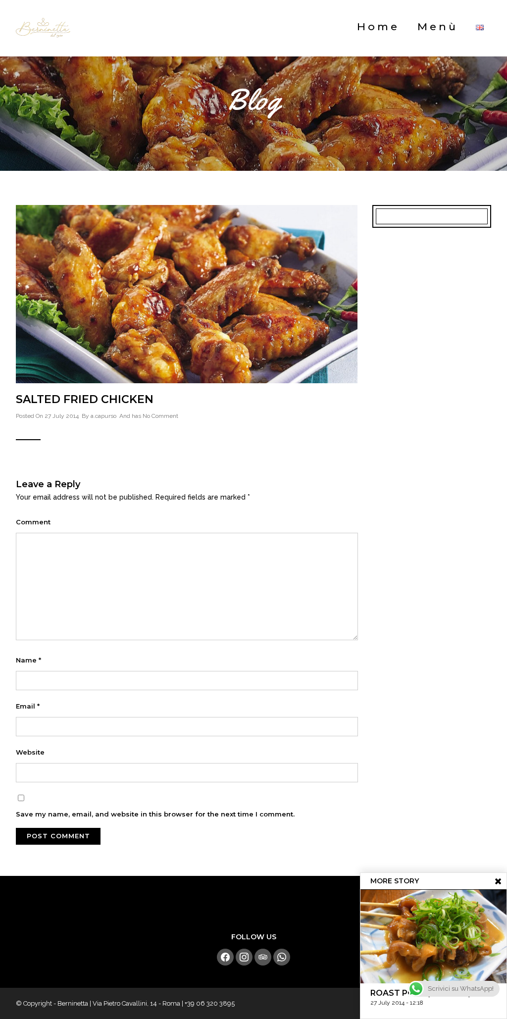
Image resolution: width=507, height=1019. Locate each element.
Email (28, 706)
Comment (33, 522)
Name (28, 660)
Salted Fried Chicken (84, 399)
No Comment (160, 415)
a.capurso (103, 415)
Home (378, 26)
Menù (437, 26)
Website (30, 752)
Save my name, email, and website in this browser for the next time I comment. (155, 814)
